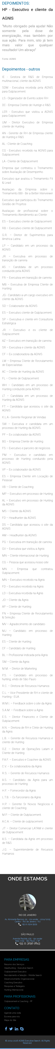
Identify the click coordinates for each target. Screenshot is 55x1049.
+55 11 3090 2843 (29, 943)
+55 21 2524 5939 (29, 924)
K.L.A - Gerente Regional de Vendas (24, 417)
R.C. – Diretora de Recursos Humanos (25, 686)
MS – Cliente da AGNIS (16, 511)
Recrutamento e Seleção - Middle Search (23, 975)
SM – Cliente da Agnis (15, 661)
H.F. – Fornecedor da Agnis (19, 790)
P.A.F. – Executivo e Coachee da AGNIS (26, 759)
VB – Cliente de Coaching (17, 487)
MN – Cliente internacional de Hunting (25, 555)
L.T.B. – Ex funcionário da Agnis (21, 797)
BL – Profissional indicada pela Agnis (25, 655)
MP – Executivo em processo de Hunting (27, 493)
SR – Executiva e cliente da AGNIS (23, 347)
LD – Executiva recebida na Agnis (22, 593)
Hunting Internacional (13, 990)
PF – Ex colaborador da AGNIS (21, 434)
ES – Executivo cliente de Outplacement (27, 221)
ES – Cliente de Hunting (16, 641)
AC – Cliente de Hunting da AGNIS (23, 371)
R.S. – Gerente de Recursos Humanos (25, 773)
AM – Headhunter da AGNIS (19, 535)
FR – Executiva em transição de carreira (27, 277)
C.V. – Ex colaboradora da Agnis (22, 766)
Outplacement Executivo (15, 972)
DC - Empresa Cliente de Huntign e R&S (26, 105)
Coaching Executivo (13, 982)
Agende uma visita (12, 1013)
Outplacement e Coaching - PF (18, 1001)
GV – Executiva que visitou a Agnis (23, 548)
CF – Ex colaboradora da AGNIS (22, 354)
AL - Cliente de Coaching (17, 143)
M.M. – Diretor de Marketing (19, 668)
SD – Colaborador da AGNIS (19, 306)
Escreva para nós (12, 1016)
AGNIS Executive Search (29, 1041)
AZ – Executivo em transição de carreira (26, 340)
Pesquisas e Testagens (14, 986)
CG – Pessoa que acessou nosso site (25, 562)
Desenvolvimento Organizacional (19, 979)
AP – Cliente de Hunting (16, 606)
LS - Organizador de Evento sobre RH (25, 98)
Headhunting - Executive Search (18, 968)
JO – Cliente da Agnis (15, 600)
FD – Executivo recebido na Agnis (23, 586)
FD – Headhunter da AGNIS (19, 517)
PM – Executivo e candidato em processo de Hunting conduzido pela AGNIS (27, 458)
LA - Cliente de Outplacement (20, 161)
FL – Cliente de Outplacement (20, 378)
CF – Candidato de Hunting (18, 648)
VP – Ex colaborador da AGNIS (21, 469)
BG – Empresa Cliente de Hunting (22, 441)
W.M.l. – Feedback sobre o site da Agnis (27, 703)
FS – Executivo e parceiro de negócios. (26, 448)
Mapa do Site (10, 1020)
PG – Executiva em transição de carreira (27, 542)
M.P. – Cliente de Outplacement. (22, 814)
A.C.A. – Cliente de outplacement (22, 821)
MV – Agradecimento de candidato (23, 624)
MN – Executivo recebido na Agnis (23, 579)
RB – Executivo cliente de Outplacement (27, 228)
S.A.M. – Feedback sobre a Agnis (22, 710)
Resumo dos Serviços (14, 964)
